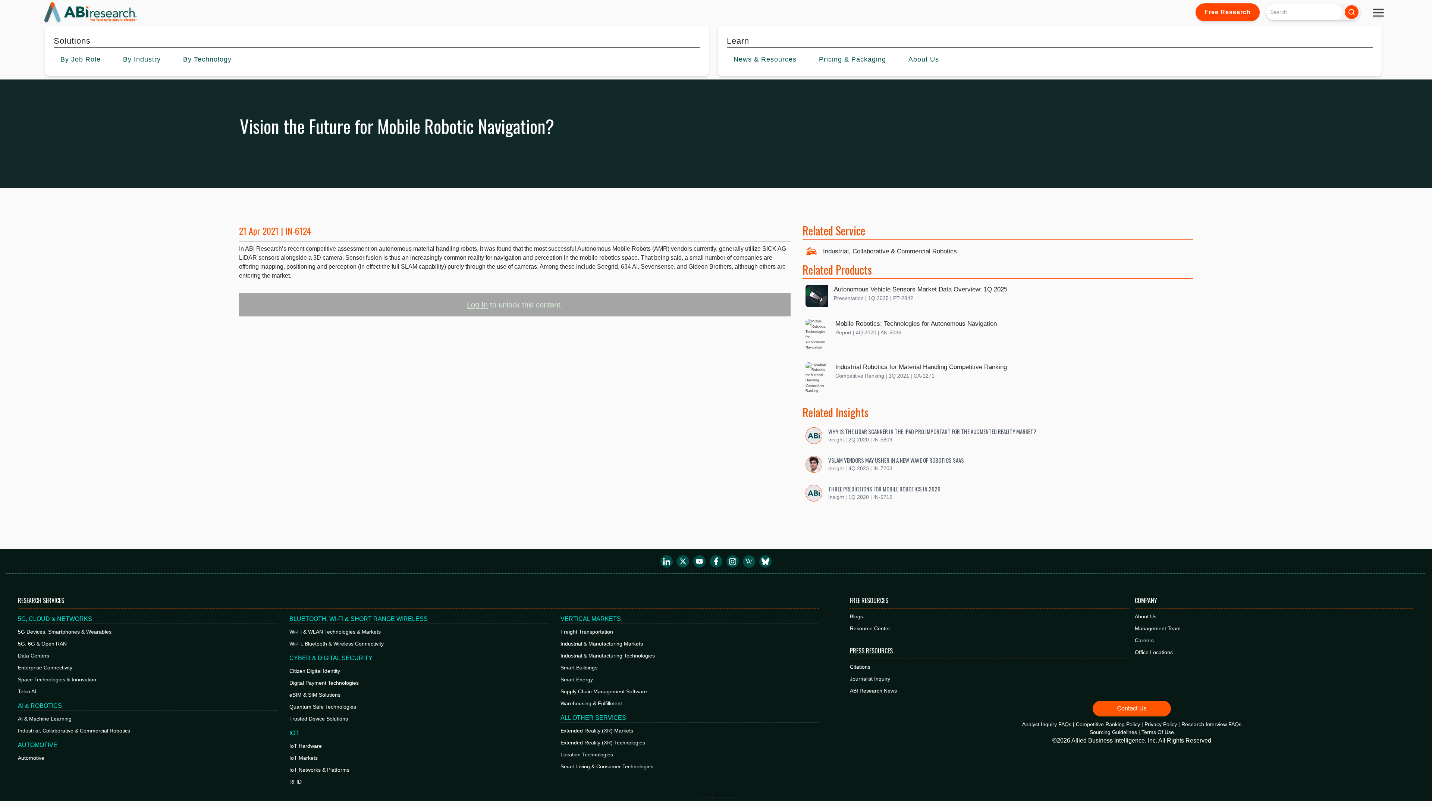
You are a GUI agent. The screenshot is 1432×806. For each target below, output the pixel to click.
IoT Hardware (305, 746)
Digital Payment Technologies (324, 683)
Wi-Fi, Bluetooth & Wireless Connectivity (336, 644)
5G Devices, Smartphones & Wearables (65, 632)
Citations (860, 667)
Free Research (1228, 12)
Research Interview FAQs (1211, 724)
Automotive (31, 758)
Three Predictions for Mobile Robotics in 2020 (884, 489)
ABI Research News (873, 691)
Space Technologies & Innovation (57, 679)
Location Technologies (586, 754)
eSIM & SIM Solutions (314, 695)
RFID (295, 782)
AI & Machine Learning (45, 719)
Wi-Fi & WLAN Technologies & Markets (335, 632)
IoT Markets (303, 758)
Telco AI (27, 691)
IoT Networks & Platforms (319, 770)
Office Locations (1154, 652)
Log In (477, 305)
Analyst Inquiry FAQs (1046, 724)
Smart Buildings (578, 668)
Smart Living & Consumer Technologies (606, 766)
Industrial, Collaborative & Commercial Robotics (890, 251)
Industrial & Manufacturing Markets (601, 644)
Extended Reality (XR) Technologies (602, 743)
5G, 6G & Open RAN (42, 644)
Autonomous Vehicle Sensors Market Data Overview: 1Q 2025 (920, 289)
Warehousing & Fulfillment (591, 703)
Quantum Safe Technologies (322, 707)
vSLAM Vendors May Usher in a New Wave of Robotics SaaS (896, 460)
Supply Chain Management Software (603, 691)
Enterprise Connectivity (45, 668)
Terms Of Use (1157, 732)
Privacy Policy (1160, 724)
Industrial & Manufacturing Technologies (607, 656)
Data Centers (33, 656)
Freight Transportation (586, 632)
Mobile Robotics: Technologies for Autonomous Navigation (916, 323)
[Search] (1352, 12)
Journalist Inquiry (870, 679)
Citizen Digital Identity (314, 671)
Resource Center (870, 628)
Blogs (856, 616)
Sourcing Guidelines (1113, 732)
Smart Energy (576, 679)
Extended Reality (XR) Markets (596, 731)
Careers (1144, 640)
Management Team (1158, 628)
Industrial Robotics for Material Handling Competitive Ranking (921, 367)
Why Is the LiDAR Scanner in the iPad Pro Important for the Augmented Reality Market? (932, 431)
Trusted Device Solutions (318, 719)
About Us (1145, 616)
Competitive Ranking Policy (1108, 724)
